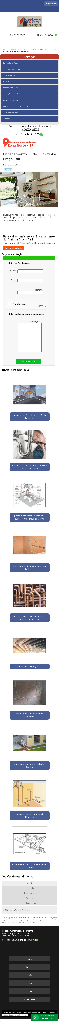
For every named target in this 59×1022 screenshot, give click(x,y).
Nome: (13, 270)
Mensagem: (36, 321)
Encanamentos (9, 75)
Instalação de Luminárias (13, 94)
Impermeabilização (10, 88)
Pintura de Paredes (10, 112)
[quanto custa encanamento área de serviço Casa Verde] (29, 443)
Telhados (6, 119)
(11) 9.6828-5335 (45, 35)
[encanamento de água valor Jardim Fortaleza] (29, 544)
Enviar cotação (29, 361)
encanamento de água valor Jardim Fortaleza (29, 567)
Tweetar (8, 169)
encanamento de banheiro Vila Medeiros (29, 815)
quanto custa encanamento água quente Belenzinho (29, 618)
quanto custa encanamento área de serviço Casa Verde (29, 467)
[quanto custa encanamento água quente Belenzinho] (29, 594)
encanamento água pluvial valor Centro (29, 765)
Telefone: (38, 290)
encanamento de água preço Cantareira (29, 715)
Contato (29, 991)
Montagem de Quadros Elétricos (15, 106)
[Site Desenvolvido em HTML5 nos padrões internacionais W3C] (21, 1015)
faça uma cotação (13, 248)
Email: (14, 280)
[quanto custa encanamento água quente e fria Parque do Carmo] (29, 494)
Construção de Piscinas (12, 69)
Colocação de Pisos (10, 63)
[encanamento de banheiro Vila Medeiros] (29, 792)
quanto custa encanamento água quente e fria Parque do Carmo (29, 517)
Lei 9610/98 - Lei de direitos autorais (29, 922)
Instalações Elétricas (10, 100)
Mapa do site (29, 999)
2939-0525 (18, 34)
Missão (29, 975)
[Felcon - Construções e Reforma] (29, 20)
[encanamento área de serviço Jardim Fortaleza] (29, 393)
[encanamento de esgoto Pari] (29, 644)
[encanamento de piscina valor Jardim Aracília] (29, 842)
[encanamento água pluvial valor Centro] (29, 742)
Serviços (29, 57)
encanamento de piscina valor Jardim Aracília (29, 866)
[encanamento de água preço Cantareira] (29, 692)
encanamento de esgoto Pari (29, 666)
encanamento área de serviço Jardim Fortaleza (29, 417)
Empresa (29, 967)
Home (29, 959)
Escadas (6, 81)
